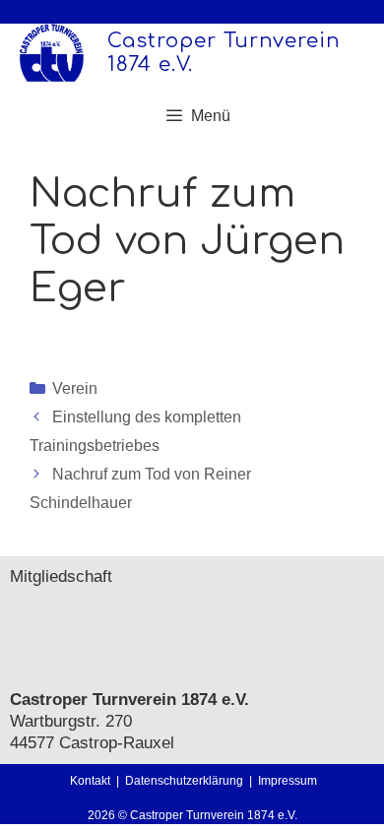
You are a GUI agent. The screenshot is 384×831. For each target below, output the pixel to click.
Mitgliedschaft (61, 576)
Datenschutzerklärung (187, 781)
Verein (74, 388)
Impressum (287, 781)
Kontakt (90, 781)
